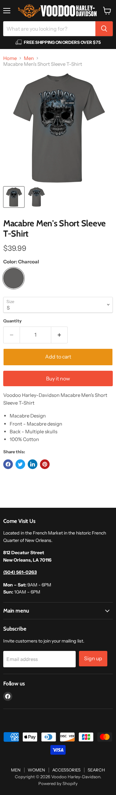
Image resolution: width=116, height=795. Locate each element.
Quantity (12, 321)
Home (10, 58)
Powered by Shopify (58, 783)
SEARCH (96, 769)
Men (29, 58)
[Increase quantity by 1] (59, 335)
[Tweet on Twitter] (20, 464)
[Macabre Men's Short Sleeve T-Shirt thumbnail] (14, 197)
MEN (16, 769)
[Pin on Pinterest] (45, 464)
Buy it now (58, 379)
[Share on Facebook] (8, 464)
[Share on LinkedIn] (32, 464)
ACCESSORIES (66, 769)
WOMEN (36, 769)
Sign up (93, 658)
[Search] (104, 28)
